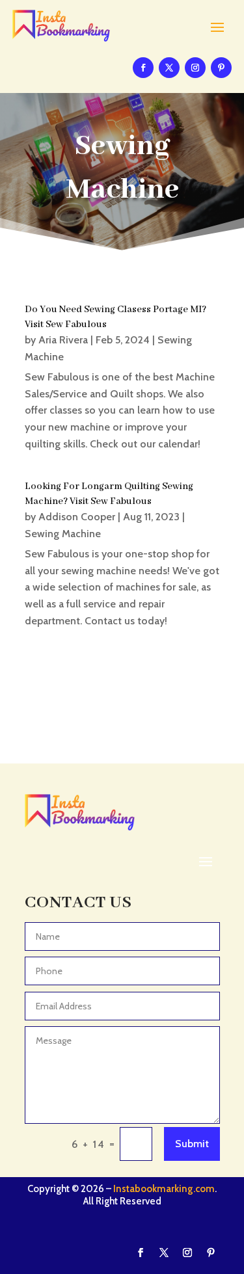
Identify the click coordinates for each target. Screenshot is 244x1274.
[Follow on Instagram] (195, 67)
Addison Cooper (76, 517)
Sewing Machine (63, 533)
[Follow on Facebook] (143, 67)
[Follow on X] (169, 67)
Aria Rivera (63, 340)
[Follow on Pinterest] (221, 67)
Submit (192, 1143)
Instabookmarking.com (164, 1189)
